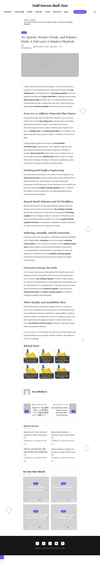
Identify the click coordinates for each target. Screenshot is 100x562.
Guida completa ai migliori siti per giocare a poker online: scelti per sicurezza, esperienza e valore (63, 452)
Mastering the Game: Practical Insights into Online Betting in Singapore (35, 435)
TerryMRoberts (26, 48)
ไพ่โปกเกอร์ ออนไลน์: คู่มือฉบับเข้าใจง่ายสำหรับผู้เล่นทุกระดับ (36, 452)
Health (29, 12)
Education (57, 12)
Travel (47, 12)
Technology (19, 12)
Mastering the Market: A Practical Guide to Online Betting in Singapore (63, 435)
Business (7, 12)
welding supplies (64, 316)
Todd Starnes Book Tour (50, 5)
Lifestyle (38, 12)
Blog (66, 12)
